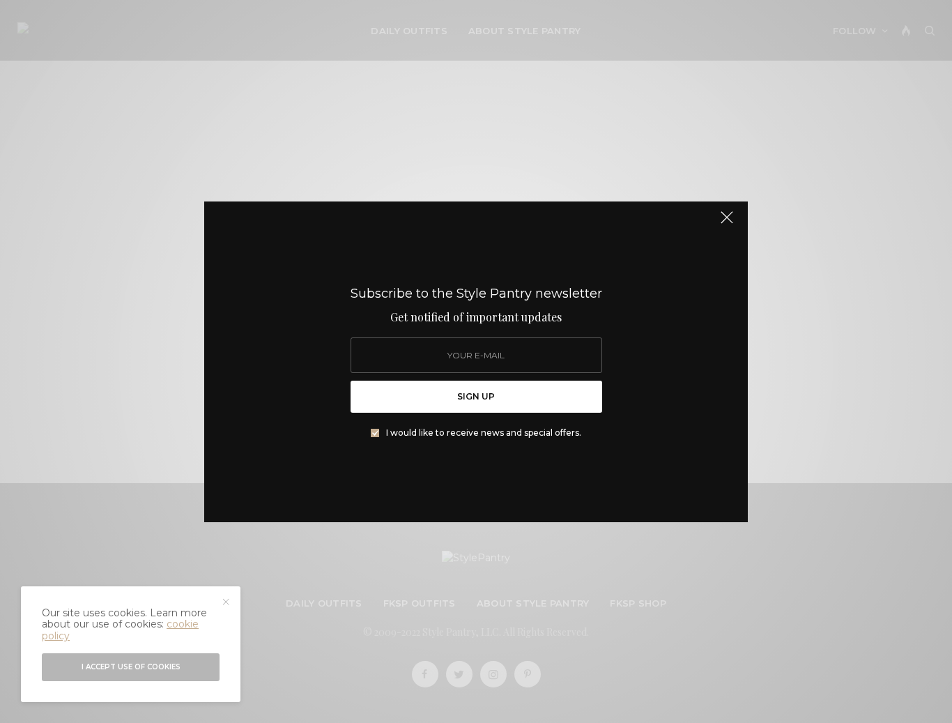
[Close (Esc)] (727, 223)
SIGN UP (476, 396)
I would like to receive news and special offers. (483, 433)
